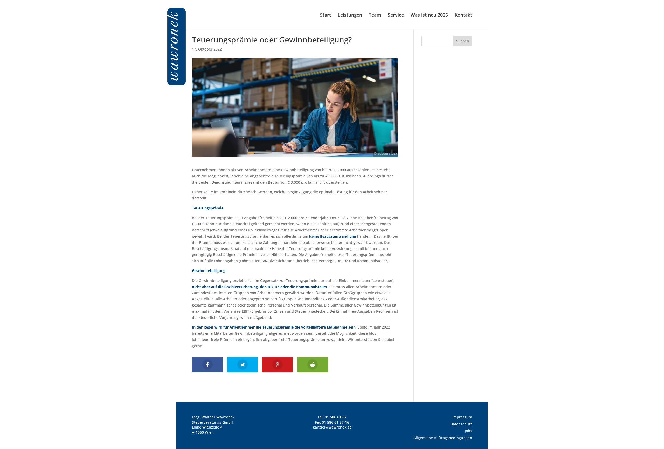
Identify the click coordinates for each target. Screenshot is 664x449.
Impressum (462, 417)
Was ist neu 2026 (429, 15)
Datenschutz (461, 424)
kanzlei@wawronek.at (332, 427)
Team (375, 15)
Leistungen (350, 15)
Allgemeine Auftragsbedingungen (442, 437)
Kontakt (463, 15)
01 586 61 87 (336, 417)
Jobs (468, 430)
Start (325, 15)
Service (396, 15)
